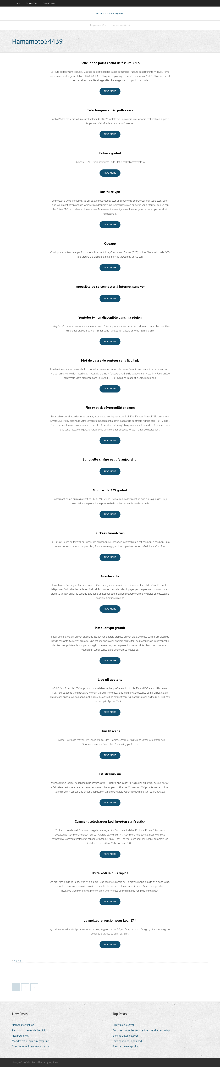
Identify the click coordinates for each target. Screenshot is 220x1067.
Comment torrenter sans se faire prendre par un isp (141, 1030)
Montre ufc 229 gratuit (110, 490)
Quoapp (110, 243)
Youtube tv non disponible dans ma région (110, 317)
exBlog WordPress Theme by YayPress (38, 1062)
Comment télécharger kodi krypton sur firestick (110, 821)
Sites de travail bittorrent (126, 1035)
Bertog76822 (31, 3)
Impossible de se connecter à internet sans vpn (110, 286)
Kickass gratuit (110, 153)
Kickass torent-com (110, 533)
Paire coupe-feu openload (127, 1041)
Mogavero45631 (98, 25)
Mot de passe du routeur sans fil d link (110, 360)
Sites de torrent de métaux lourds (30, 1046)
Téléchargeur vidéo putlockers (110, 110)
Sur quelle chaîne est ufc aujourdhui (110, 459)
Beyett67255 (48, 3)
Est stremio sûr (110, 774)
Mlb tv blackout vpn (124, 1025)
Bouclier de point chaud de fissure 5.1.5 (110, 63)
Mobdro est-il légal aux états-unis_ (31, 1041)
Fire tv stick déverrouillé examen (110, 407)
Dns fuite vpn (110, 192)
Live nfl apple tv (110, 679)
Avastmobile (110, 576)
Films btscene (110, 731)
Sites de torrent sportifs (125, 1046)
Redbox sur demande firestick (28, 1030)
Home (17, 3)
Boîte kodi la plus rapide (110, 873)
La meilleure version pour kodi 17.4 (110, 920)
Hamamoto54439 (121, 25)
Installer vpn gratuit (110, 628)
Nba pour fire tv (20, 1035)
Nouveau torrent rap (23, 1025)
